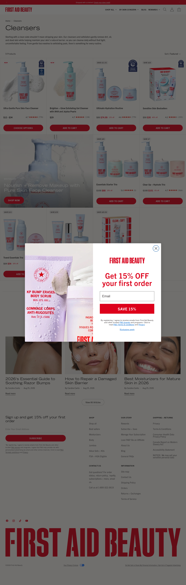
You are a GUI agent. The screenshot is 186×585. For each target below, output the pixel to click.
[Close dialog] (156, 248)
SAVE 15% (127, 308)
